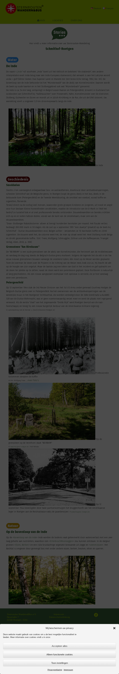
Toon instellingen (59, 663)
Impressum (68, 670)
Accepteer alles (59, 646)
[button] (114, 628)
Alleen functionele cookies (59, 654)
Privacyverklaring (55, 670)
